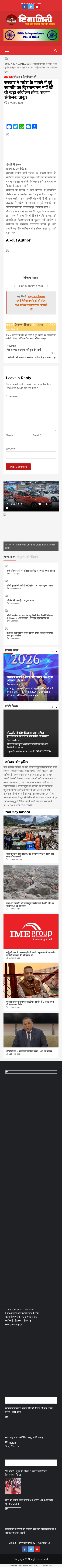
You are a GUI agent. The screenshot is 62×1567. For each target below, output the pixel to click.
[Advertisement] (31, 1365)
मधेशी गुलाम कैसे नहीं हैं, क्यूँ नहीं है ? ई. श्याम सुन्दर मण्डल (30, 585)
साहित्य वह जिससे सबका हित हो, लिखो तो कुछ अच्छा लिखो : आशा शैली (29, 1410)
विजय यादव (31, 277)
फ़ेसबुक (18, 324)
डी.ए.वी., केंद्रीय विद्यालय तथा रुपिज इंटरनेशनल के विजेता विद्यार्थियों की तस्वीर (28, 734)
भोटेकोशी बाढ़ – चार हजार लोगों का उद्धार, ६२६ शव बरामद (29, 1051)
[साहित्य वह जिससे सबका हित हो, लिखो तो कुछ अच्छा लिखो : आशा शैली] (13, 1423)
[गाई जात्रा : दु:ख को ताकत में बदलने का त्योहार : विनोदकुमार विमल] (13, 1486)
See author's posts (31, 286)
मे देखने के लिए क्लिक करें (19, 76)
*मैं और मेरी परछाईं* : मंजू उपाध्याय (20, 600)
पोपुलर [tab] (21, 556)
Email (37, 435)
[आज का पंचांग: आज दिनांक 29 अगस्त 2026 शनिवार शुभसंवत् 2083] (13, 1515)
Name (10, 435)
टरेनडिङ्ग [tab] (32, 556)
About (12, 1543)
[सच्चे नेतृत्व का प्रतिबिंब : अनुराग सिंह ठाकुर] (13, 1449)
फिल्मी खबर (11, 650)
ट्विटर (28, 324)
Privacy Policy (27, 1543)
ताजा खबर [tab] (9, 556)
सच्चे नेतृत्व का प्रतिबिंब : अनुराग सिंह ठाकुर (25, 1437)
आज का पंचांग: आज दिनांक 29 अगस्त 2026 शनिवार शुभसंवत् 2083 (29, 1502)
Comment (12, 396)
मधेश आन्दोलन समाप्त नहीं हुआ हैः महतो (23, 348)
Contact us (44, 1543)
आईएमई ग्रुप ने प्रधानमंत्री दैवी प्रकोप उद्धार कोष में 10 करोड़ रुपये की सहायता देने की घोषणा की (31, 953)
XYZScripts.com (45, 1566)
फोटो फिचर (11, 706)
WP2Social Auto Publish (19, 1566)
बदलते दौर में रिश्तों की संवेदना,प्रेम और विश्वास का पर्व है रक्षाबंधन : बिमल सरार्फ (30, 1531)
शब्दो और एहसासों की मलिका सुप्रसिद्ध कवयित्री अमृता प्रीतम (31, 570)
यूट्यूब (40, 324)
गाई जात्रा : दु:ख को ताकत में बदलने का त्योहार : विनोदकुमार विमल (26, 1473)
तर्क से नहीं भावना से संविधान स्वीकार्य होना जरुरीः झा (32, 355)
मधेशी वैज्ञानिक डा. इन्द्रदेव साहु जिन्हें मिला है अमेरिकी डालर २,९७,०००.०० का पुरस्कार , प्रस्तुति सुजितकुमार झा (30, 616)
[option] (31, 532)
